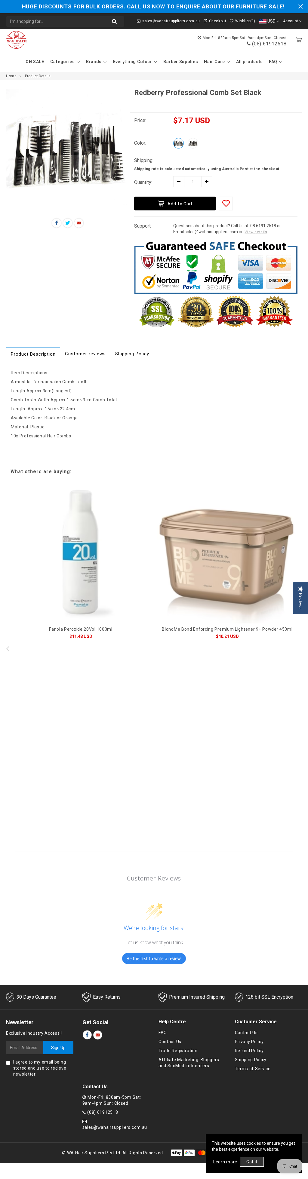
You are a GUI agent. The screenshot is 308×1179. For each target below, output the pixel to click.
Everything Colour (132, 61)
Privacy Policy (249, 1041)
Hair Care (214, 61)
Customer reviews (85, 354)
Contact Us (170, 1041)
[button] (300, 648)
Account (291, 21)
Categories (62, 61)
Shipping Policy (132, 354)
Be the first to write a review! (154, 958)
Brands (94, 61)
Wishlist (245, 21)
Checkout (217, 21)
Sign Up (58, 1047)
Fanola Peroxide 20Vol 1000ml (80, 629)
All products (249, 61)
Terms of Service (253, 1068)
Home (11, 76)
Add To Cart (180, 203)
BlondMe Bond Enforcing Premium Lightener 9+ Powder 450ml (227, 629)
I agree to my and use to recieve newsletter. (39, 1068)
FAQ (273, 61)
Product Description (33, 354)
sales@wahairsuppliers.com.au (171, 21)
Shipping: (143, 160)
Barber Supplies (180, 61)
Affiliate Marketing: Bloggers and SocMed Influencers (189, 1062)
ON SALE (35, 61)
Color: (140, 143)
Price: (140, 120)
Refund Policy (249, 1050)
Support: (143, 226)
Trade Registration (178, 1050)
